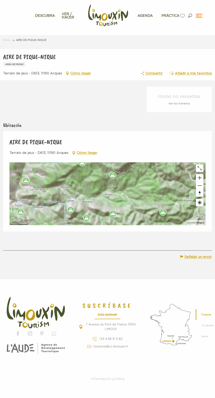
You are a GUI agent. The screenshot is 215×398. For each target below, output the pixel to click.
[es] (199, 16)
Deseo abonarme (107, 314)
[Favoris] (183, 16)
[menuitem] (45, 16)
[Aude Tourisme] (36, 348)
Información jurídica (107, 379)
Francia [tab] (206, 314)
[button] (190, 15)
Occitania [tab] (206, 325)
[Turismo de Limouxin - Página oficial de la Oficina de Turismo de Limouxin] (36, 313)
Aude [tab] (204, 336)
